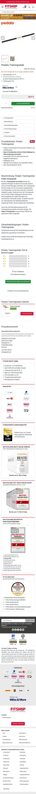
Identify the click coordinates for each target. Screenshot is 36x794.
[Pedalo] (7, 23)
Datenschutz (22, 733)
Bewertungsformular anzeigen (18, 281)
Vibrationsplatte (24, 784)
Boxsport (5, 768)
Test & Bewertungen (10, 129)
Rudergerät (23, 755)
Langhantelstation (25, 774)
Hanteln (22, 765)
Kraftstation (6, 758)
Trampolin (22, 758)
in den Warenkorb (23, 103)
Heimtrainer (6, 771)
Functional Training (8, 778)
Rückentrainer (7, 781)
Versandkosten (6, 739)
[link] (9, 393)
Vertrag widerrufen (18, 724)
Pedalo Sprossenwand (8, 12)
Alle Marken (6, 789)
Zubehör (7, 132)
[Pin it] (32, 141)
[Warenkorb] (33, 7)
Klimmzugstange (24, 781)
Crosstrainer (6, 752)
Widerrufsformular (7, 743)
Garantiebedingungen (11, 125)
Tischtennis (6, 762)
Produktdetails (8, 118)
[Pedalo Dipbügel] (6, 308)
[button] (5, 58)
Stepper (5, 774)
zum (6, 717)
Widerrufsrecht (23, 739)
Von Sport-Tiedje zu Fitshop (9, 648)
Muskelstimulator (7, 784)
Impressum (22, 736)
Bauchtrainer (23, 778)
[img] (16, 87)
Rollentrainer (23, 771)
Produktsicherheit (9, 136)
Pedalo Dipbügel (15, 306)
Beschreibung (8, 121)
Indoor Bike (6, 765)
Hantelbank (23, 762)
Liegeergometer (24, 768)
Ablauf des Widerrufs (24, 743)
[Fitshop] (11, 7)
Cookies (4, 736)
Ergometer (22, 752)
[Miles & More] (18, 698)
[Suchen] (29, 7)
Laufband (5, 755)
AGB (3, 733)
